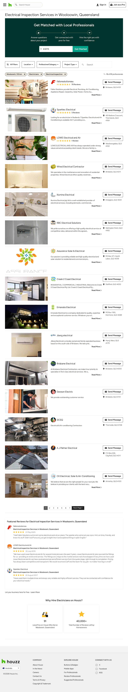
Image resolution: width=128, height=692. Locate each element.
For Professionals (71, 672)
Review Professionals (72, 676)
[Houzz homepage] (10, 5)
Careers (36, 672)
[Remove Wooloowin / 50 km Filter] (25, 74)
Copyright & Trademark (42, 684)
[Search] (16, 4)
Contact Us (37, 676)
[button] (5, 5)
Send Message (114, 82)
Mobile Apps (69, 669)
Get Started (81, 49)
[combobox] (28, 4)
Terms (35, 680)
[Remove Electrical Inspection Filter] (65, 74)
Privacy (42, 680)
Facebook (103, 669)
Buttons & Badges (71, 665)
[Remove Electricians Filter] (41, 74)
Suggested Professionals (74, 680)
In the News (37, 669)
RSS (100, 673)
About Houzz (38, 665)
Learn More (35, 592)
